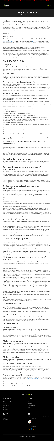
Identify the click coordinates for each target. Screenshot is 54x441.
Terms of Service (6, 409)
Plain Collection (6, 416)
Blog (29, 407)
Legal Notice (16, 30)
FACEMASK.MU (6, 418)
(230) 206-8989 (33, 426)
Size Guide (5, 403)
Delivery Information (7, 401)
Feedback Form (31, 405)
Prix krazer (5, 419)
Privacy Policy (35, 41)
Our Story (30, 403)
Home (23, 14)
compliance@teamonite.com (33, 378)
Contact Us (30, 401)
